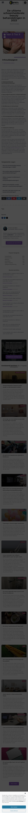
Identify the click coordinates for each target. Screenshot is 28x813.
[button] (25, 793)
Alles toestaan (14, 807)
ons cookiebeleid (20, 801)
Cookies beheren (14, 810)
